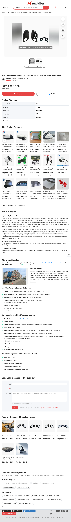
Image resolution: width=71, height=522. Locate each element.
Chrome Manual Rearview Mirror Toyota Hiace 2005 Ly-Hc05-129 (8, 192)
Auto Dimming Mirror (23, 487)
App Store (6, 511)
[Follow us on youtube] (64, 511)
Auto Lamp (16, 319)
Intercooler (35, 319)
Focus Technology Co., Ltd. (23, 517)
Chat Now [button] (54, 94)
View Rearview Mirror (38, 499)
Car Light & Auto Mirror (35, 13)
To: (10, 389)
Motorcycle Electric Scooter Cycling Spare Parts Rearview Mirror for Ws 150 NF (63, 169)
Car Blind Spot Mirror (8, 487)
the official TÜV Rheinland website (52, 263)
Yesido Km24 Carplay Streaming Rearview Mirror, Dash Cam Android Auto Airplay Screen (21, 192)
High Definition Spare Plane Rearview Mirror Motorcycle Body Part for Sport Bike (35, 169)
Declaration (53, 517)
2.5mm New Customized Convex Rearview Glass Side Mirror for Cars (48, 192)
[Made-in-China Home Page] (35, 3)
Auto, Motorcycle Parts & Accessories (17, 13)
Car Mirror (23, 319)
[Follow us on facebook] (57, 511)
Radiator (29, 319)
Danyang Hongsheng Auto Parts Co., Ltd (17, 78)
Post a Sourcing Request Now (50, 408)
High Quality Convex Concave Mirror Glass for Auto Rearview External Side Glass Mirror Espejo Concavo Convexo (35, 145)
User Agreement (45, 517)
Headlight (35, 483)
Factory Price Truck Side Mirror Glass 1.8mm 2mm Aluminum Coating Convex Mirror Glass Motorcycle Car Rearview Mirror (62, 145)
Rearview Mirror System (54, 499)
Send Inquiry (18, 94)
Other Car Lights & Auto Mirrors (20, 483)
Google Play (17, 511)
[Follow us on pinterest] (67, 511)
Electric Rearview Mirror (9, 503)
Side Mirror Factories (8, 495)
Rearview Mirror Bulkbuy (25, 503)
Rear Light (6, 483)
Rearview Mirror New (23, 499)
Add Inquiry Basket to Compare (35, 67)
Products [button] (17, 7)
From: (9, 384)
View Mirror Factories (38, 495)
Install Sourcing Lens (10, 513)
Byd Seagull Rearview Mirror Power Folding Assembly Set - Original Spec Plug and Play (49, 145)
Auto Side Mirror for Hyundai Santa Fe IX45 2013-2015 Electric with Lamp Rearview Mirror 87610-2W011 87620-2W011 (8, 145)
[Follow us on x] (59, 511)
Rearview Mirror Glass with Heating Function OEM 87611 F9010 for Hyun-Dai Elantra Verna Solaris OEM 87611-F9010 (35, 192)
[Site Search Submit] (46, 8)
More (3, 507)
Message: (8, 393)
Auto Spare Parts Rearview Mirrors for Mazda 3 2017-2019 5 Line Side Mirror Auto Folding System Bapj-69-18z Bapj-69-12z (22, 145)
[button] (3, 3)
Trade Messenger (29, 511)
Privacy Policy (62, 517)
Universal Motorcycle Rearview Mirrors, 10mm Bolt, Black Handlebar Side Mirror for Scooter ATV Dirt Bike (49, 169)
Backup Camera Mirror (48, 483)
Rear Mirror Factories (53, 495)
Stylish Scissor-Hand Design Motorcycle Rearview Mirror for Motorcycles (62, 192)
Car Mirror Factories (23, 495)
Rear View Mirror (47, 13)
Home (3, 13)
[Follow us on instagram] (62, 511)
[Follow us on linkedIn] (51, 513)
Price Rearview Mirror (9, 499)
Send (15, 408)
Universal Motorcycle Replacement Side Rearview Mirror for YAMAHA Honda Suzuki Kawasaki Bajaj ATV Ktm (7, 169)
